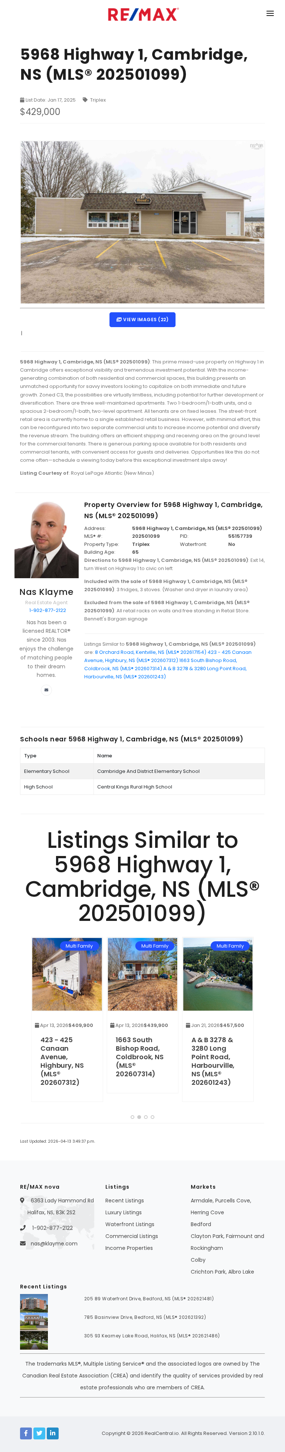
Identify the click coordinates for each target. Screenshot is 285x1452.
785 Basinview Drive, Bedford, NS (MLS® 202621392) (145, 1317)
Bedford (201, 1224)
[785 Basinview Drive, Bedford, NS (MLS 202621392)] (34, 1321)
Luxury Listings (123, 1212)
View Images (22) (145, 319)
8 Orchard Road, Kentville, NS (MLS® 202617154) (150, 652)
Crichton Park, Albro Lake (222, 1271)
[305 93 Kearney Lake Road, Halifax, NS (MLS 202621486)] (34, 1340)
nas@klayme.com (54, 1243)
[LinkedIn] (53, 1433)
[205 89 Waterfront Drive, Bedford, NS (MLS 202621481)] (34, 1303)
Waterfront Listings (129, 1224)
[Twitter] (39, 1433)
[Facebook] (26, 1433)
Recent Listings (124, 1200)
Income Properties (129, 1248)
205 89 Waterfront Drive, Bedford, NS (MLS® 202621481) (149, 1298)
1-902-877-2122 (47, 610)
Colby (198, 1260)
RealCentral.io (162, 1433)
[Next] (246, 1021)
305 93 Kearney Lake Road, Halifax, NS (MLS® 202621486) (152, 1336)
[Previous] (38, 1021)
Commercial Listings (131, 1236)
